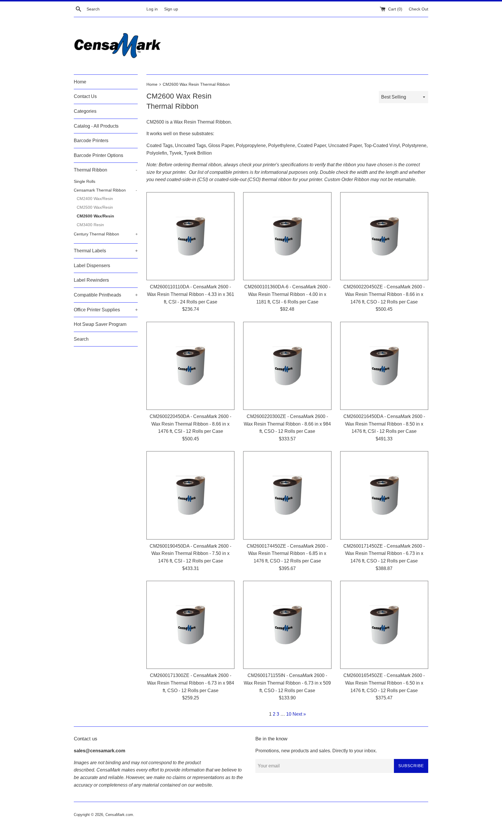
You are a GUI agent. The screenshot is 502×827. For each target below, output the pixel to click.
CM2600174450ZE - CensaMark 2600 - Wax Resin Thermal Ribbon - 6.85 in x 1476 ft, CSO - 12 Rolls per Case (287, 553)
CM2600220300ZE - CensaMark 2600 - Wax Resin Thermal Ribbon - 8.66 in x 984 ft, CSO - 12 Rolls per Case (287, 424)
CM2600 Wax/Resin (95, 216)
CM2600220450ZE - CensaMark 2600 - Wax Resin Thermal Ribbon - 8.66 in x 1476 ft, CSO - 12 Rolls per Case (384, 294)
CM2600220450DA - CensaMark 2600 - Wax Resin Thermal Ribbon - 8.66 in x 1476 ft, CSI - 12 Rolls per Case (190, 424)
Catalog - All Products (96, 126)
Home (80, 81)
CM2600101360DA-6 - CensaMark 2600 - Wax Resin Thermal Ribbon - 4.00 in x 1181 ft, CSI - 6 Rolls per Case (287, 294)
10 (288, 714)
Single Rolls (84, 181)
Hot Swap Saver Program (100, 324)
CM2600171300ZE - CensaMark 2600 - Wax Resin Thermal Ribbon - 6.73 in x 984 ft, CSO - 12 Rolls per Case (190, 683)
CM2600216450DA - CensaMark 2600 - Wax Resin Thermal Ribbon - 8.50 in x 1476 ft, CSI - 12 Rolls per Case (384, 424)
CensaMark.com (119, 814)
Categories (85, 111)
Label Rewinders (91, 280)
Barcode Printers (91, 140)
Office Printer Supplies (106, 309)
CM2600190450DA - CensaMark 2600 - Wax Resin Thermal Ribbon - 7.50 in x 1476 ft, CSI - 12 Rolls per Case (190, 553)
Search (81, 339)
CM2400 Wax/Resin (95, 199)
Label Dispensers (92, 265)
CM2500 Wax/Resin (95, 207)
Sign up (171, 9)
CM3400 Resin (90, 225)
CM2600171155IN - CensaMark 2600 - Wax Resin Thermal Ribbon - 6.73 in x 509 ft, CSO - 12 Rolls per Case (287, 683)
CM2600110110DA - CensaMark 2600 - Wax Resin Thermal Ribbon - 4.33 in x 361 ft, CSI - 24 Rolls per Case (190, 294)
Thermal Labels (106, 250)
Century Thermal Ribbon (106, 234)
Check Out (418, 9)
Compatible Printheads (106, 294)
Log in (152, 9)
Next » (299, 714)
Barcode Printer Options (98, 155)
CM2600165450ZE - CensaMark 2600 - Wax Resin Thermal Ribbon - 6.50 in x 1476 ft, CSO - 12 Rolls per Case (384, 683)
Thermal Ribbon (105, 169)
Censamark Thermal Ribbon (105, 190)
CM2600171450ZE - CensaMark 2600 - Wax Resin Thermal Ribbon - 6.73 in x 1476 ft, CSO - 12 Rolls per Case (384, 553)
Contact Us (85, 96)
